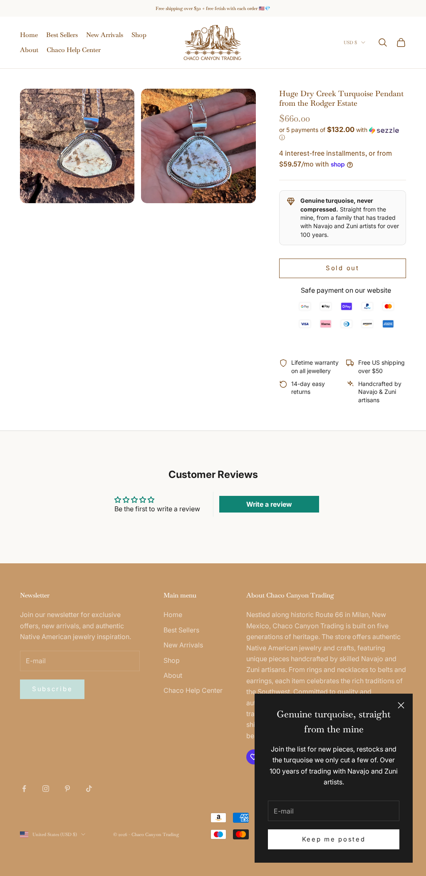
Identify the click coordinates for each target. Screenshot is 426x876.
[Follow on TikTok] (89, 788)
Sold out (342, 268)
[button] (342, 134)
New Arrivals (104, 34)
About (29, 49)
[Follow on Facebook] (24, 788)
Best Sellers (62, 34)
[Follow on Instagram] (46, 788)
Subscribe (52, 689)
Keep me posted (334, 839)
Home (29, 34)
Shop (138, 34)
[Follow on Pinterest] (67, 788)
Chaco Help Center (74, 49)
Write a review (269, 504)
